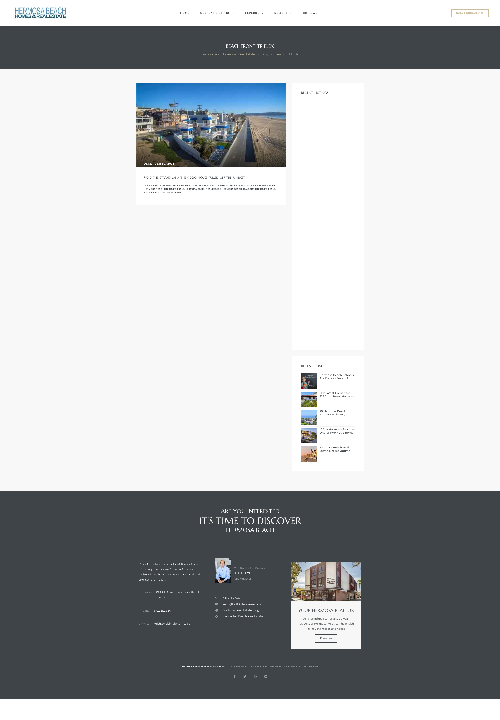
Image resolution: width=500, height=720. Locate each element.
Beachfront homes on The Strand (194, 185)
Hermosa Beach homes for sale (164, 189)
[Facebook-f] (234, 676)
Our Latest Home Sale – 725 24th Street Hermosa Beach (337, 395)
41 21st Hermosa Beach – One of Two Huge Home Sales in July (337, 431)
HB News (310, 13)
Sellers (281, 13)
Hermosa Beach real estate (203, 189)
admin (178, 192)
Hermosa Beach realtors (238, 189)
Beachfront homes (159, 185)
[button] (470, 13)
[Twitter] (245, 676)
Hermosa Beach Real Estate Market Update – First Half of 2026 (336, 449)
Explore (252, 13)
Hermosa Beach (228, 185)
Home (184, 13)
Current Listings (215, 13)
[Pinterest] (265, 676)
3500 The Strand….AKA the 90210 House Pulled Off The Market (194, 177)
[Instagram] (255, 676)
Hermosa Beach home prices (257, 185)
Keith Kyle (150, 192)
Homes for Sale (265, 189)
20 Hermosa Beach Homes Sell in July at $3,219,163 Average (334, 413)
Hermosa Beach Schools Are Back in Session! (337, 376)
